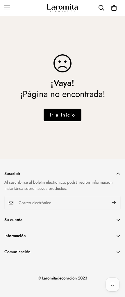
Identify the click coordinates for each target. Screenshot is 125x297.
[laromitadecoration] (62, 8)
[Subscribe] (114, 202)
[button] (114, 8)
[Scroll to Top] (114, 266)
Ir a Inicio (62, 115)
